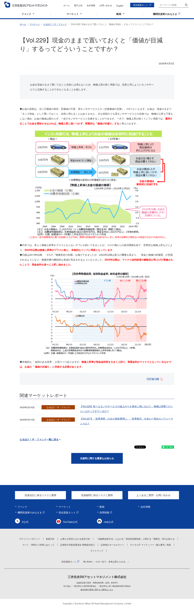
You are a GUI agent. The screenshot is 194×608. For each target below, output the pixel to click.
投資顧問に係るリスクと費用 (97, 495)
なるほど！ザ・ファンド (55, 24)
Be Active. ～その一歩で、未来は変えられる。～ (106, 561)
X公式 (25, 522)
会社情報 (91, 5)
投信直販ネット (140, 4)
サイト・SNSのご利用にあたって (38, 544)
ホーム (66, 5)
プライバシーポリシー (29, 538)
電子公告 (78, 5)
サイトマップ (96, 550)
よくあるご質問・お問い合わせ (154, 495)
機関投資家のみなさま (30, 512)
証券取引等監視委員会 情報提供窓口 (77, 544)
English (119, 5)
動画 (102, 506)
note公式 (108, 522)
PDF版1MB (153, 379)
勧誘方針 (50, 538)
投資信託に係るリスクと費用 (40, 495)
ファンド (22, 506)
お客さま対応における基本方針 (75, 538)
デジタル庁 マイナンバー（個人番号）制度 (150, 544)
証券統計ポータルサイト (112, 544)
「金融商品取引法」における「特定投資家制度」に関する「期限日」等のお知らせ (135, 538)
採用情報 (104, 512)
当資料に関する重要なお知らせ (97, 458)
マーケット (34, 24)
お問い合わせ (105, 5)
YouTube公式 (70, 522)
